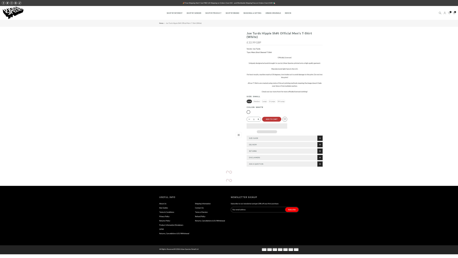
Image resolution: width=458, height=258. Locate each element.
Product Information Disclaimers (171, 225)
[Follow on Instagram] (11, 3)
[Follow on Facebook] (3, 3)
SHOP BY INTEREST (174, 13)
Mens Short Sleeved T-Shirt (261, 52)
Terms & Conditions (166, 212)
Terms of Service (201, 212)
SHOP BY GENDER (194, 13)
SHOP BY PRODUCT (213, 13)
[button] (267, 126)
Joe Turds (256, 49)
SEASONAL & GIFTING (252, 13)
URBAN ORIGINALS (273, 13)
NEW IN (288, 13)
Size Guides (163, 208)
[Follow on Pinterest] (15, 3)
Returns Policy (164, 221)
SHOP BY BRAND (232, 13)
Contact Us (199, 208)
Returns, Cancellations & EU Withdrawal (174, 233)
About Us (162, 204)
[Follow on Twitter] (7, 3)
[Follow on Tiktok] (19, 3)
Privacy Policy (164, 216)
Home (161, 23)
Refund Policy (200, 216)
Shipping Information (203, 204)
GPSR (161, 229)
